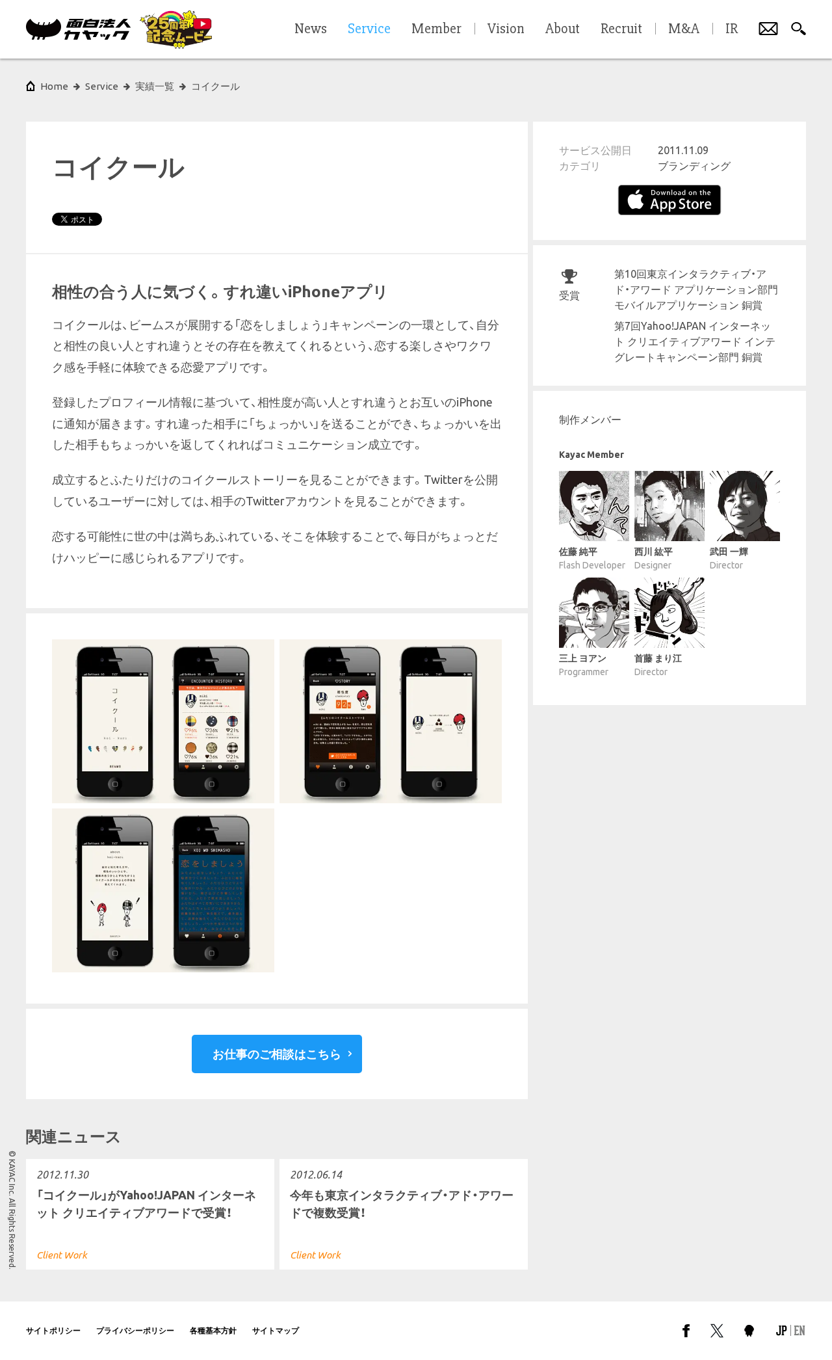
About (562, 29)
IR (731, 29)
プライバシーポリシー (135, 1330)
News (310, 29)
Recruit (621, 29)
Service (101, 86)
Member (436, 29)
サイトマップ (275, 1330)
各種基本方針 (213, 1330)
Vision (506, 29)
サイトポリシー (53, 1330)
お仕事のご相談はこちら (277, 1053)
